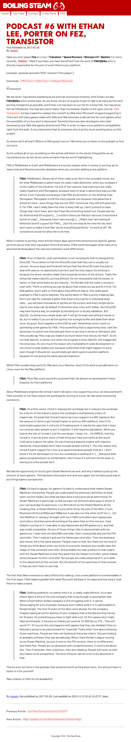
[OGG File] (42, 80)
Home (5, 13)
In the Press (49, 13)
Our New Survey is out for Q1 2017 (47, 711)
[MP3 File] (26, 80)
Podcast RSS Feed (61, 80)
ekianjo (14, 50)
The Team (18, 13)
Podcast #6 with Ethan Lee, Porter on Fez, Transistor (55, 34)
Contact (33, 13)
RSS (62, 13)
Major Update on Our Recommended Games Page (52, 719)
